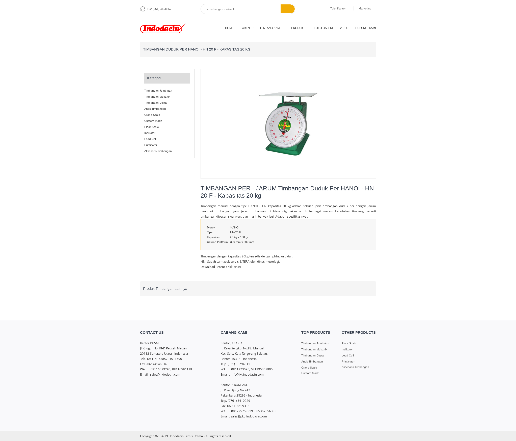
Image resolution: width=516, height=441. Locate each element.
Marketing (365, 8)
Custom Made (153, 120)
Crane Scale (152, 114)
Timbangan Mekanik (157, 96)
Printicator (150, 145)
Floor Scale (151, 126)
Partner (247, 28)
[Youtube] (373, 436)
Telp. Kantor (338, 8)
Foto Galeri (323, 28)
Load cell (150, 138)
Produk (297, 28)
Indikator (149, 132)
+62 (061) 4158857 (159, 8)
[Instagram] (344, 436)
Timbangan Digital (155, 102)
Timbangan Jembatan (158, 90)
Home (229, 28)
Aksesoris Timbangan (158, 151)
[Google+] (366, 436)
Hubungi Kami (365, 28)
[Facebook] (351, 436)
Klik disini (234, 267)
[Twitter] (359, 436)
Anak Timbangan (155, 108)
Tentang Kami (270, 28)
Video (344, 28)
